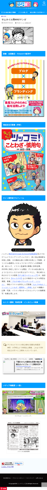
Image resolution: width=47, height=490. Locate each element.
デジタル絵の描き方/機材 (8, 12)
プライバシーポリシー (18, 478)
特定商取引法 (6, 478)
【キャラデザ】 (16, 278)
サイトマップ (30, 478)
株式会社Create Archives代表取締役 (23, 254)
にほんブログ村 (7, 467)
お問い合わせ (39, 478)
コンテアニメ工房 (22, 483)
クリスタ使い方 (23, 12)
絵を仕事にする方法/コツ (37, 12)
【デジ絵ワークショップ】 (27, 275)
